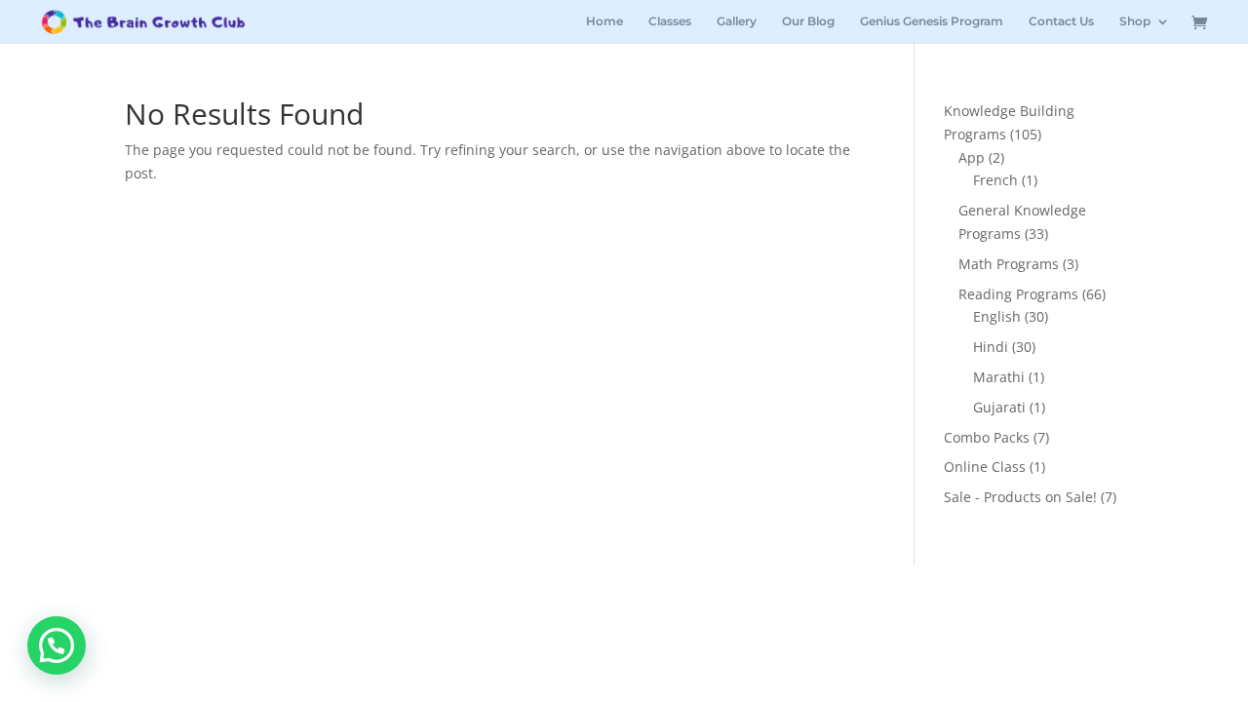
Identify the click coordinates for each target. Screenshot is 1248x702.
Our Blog (808, 21)
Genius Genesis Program (931, 21)
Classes (669, 21)
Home (604, 21)
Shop (1134, 21)
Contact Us (1061, 21)
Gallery (737, 21)
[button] (56, 645)
